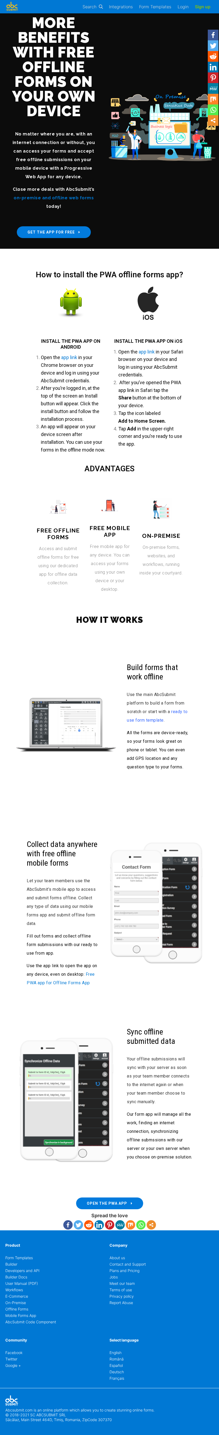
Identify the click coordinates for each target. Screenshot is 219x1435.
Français (117, 1378)
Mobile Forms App (20, 1315)
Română (117, 1359)
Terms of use (121, 1290)
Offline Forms (16, 1309)
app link (69, 357)
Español (116, 1365)
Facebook (13, 1352)
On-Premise (15, 1302)
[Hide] (217, 131)
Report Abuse (121, 1302)
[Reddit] (88, 1225)
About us (117, 1257)
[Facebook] (68, 1225)
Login (183, 6)
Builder (11, 1264)
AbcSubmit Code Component (30, 1322)
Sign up (202, 6)
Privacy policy (122, 1296)
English (116, 1352)
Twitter (11, 1359)
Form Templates (155, 6)
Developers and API (22, 1270)
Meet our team (122, 1283)
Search (89, 6)
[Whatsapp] (141, 1225)
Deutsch (117, 1372)
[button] (54, 232)
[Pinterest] (109, 1225)
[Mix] (130, 1225)
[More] (151, 1225)
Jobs (114, 1277)
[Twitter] (78, 1225)
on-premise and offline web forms (54, 197)
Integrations (121, 6)
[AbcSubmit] (12, 6)
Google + (13, 1365)
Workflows (14, 1290)
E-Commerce (16, 1296)
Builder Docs (16, 1277)
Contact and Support (128, 1264)
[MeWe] (120, 1225)
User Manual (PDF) (21, 1283)
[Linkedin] (99, 1225)
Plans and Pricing (124, 1270)
